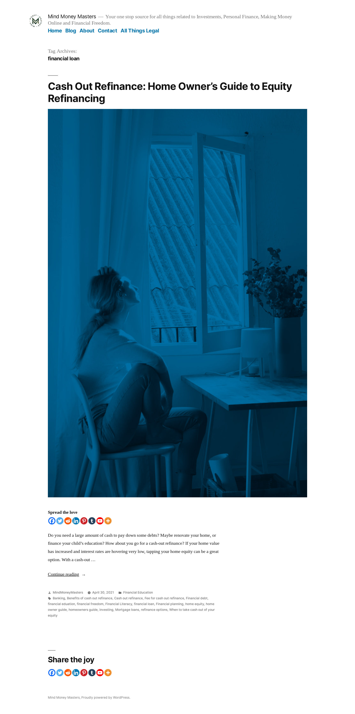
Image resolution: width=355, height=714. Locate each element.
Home (55, 30)
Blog (70, 30)
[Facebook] (51, 520)
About (87, 30)
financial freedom (90, 604)
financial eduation (61, 604)
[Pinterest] (84, 520)
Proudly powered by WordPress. (105, 697)
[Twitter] (59, 520)
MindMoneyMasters (68, 592)
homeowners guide (83, 610)
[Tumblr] (92, 520)
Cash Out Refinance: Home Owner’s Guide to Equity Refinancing (170, 92)
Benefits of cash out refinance (89, 598)
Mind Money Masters (72, 16)
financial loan (144, 604)
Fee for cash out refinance (164, 598)
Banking (59, 598)
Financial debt (196, 598)
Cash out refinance (128, 598)
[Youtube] (100, 520)
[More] (108, 520)
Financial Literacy (118, 604)
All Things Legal (140, 30)
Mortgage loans (127, 610)
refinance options (154, 610)
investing (106, 610)
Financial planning (169, 604)
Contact (107, 30)
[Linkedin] (76, 520)
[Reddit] (67, 520)
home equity (194, 604)
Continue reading (67, 574)
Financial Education (138, 592)
